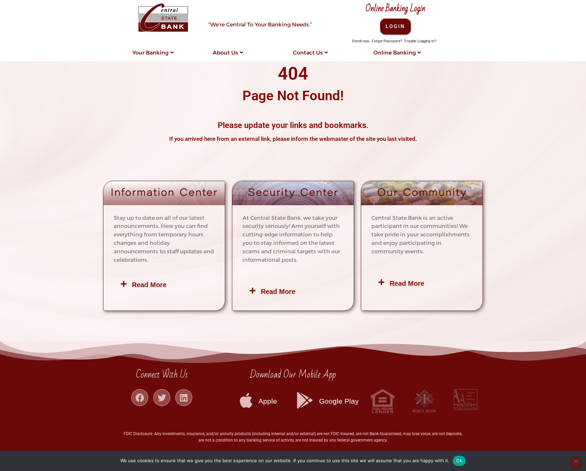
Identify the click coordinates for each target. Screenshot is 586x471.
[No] (575, 462)
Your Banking (150, 52)
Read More (149, 284)
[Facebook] (139, 397)
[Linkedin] (183, 397)
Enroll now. (361, 41)
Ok (459, 460)
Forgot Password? (387, 41)
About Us (225, 52)
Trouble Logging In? (420, 41)
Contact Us (308, 52)
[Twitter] (161, 397)
